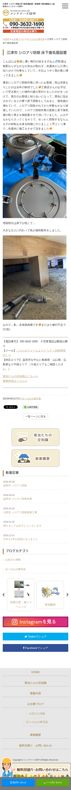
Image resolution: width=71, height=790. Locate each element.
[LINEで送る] (31, 406)
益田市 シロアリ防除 (15, 484)
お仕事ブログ (18, 39)
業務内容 (35, 693)
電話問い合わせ (19, 782)
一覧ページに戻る (35, 416)
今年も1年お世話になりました (20, 537)
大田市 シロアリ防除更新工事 (20, 510)
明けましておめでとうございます (22, 524)
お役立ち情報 (13, 559)
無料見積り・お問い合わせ (35, 745)
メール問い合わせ (53, 782)
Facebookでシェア (36, 647)
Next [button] (67, 595)
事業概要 (35, 734)
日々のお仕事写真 (36, 39)
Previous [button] (3, 595)
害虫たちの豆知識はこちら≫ (20, 376)
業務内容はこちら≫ (15, 380)
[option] (31, 595)
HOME (6, 39)
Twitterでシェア (37, 636)
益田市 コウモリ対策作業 (17, 497)
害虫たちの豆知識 (35, 682)
